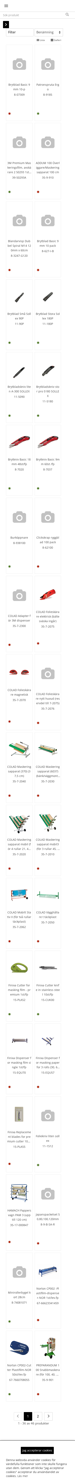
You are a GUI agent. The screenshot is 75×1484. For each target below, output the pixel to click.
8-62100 (47, 547)
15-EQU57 (47, 1072)
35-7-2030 (47, 781)
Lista (42, 40)
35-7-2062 (19, 927)
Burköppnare (19, 537)
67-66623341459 (48, 1303)
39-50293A (19, 177)
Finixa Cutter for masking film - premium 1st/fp (19, 989)
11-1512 (47, 1146)
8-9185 (47, 94)
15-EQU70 (19, 1072)
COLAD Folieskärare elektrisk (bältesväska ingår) (47, 616)
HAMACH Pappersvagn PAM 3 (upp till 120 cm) (19, 1214)
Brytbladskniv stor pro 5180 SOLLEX (47, 391)
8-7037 (47, 469)
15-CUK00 (47, 1000)
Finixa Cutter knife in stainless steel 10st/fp (48, 989)
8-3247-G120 (19, 256)
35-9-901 (48, 1380)
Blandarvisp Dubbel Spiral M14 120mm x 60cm (19, 245)
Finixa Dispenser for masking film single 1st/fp (19, 1062)
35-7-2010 (47, 854)
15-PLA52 (19, 1000)
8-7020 (19, 469)
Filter (12, 32)
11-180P (47, 324)
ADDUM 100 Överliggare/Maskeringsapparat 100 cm (48, 167)
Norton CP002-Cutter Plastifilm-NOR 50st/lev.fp (19, 1369)
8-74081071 (19, 1302)
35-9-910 (48, 177)
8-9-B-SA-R (48, 1224)
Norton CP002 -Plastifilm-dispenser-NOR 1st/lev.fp (47, 1293)
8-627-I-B (48, 251)
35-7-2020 (19, 854)
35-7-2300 (19, 626)
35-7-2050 (47, 922)
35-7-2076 (47, 708)
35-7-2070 (19, 700)
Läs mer (22, 1476)
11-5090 (19, 397)
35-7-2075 (47, 626)
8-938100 (19, 543)
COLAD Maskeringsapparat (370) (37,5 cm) (19, 771)
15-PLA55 (19, 1147)
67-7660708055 (19, 1380)
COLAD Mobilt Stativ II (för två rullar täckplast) (19, 916)
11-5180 (47, 401)
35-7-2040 (19, 781)
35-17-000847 (19, 1225)
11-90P (19, 324)
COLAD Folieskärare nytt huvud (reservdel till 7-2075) (48, 698)
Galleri (57, 40)
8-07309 (19, 94)
